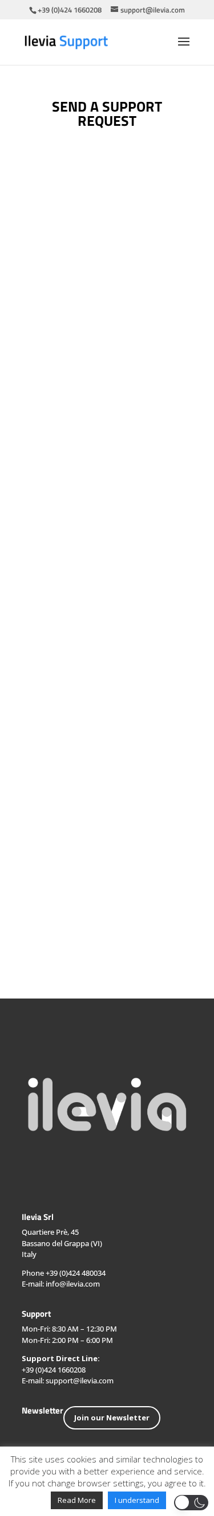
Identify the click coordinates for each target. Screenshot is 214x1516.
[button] (191, 1502)
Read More (77, 1500)
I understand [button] (137, 1500)
